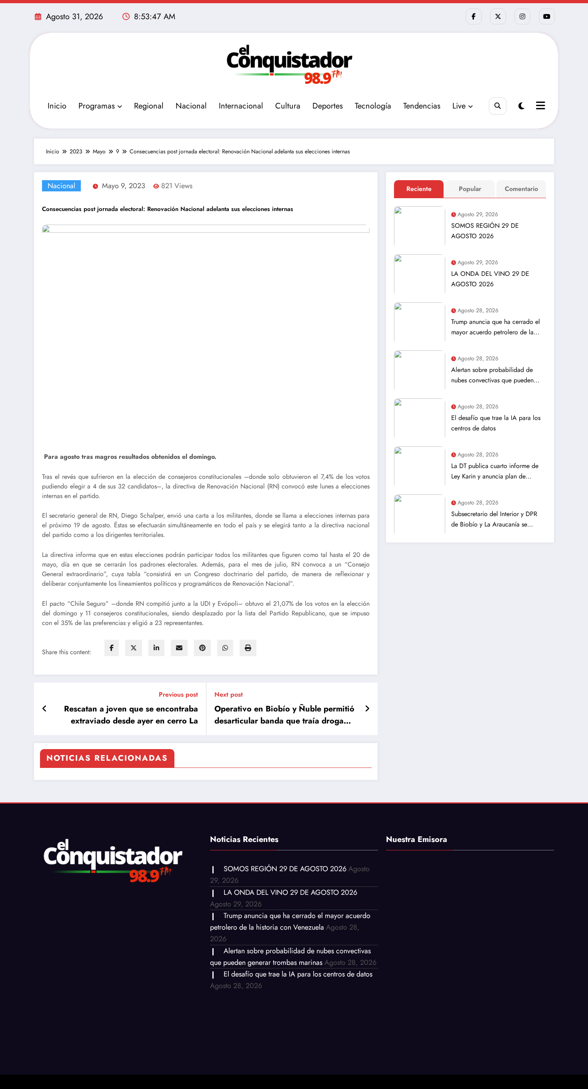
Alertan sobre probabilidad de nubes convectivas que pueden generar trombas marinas (492, 375)
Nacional (191, 106)
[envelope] (179, 648)
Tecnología (373, 106)
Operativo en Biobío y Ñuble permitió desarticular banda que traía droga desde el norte (284, 715)
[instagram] (522, 16)
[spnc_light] (521, 106)
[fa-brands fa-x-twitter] (498, 16)
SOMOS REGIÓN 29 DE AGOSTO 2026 (485, 231)
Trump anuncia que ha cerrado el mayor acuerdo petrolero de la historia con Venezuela (495, 327)
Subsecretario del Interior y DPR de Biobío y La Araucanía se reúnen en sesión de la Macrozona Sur (497, 519)
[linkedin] (156, 648)
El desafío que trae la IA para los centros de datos (495, 423)
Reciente (419, 188)
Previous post (178, 694)
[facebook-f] (474, 16)
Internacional (241, 106)
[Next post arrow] (367, 709)
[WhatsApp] (225, 648)
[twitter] (133, 648)
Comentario (521, 188)
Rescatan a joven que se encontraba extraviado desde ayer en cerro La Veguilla (131, 715)
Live (459, 106)
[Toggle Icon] (539, 106)
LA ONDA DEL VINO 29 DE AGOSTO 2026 (490, 279)
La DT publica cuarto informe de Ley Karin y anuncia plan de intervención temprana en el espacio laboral (494, 471)
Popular (470, 188)
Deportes (327, 106)
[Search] (497, 106)
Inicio (57, 106)
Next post (228, 694)
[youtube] (547, 16)
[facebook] (111, 648)
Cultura (287, 106)
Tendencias (421, 106)
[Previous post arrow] (44, 709)
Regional (149, 106)
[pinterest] (202, 648)
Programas (96, 106)
